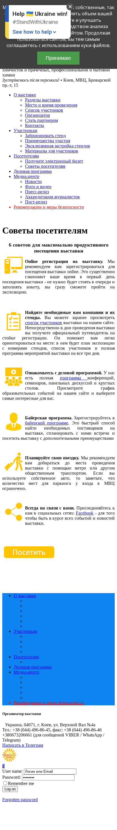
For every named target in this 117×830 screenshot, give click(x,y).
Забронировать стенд (45, 135)
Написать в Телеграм (22, 745)
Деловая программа (33, 171)
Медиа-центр (26, 176)
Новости (33, 181)
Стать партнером (41, 120)
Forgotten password (20, 799)
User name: (12, 771)
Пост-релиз (36, 201)
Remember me (21, 783)
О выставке (25, 94)
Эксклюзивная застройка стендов (57, 145)
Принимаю (58, 58)
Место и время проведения (51, 105)
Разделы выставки (42, 99)
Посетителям (26, 156)
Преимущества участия (47, 140)
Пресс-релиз (37, 191)
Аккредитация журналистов (52, 196)
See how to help (32, 32)
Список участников (44, 110)
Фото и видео (38, 186)
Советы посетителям (45, 166)
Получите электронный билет (54, 161)
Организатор (37, 115)
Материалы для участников (51, 150)
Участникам (25, 130)
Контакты (34, 125)
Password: (11, 777)
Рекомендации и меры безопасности (49, 207)
